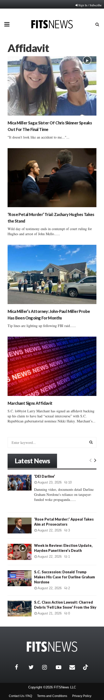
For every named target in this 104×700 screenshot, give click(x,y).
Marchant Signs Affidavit (30, 403)
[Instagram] (47, 667)
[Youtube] (61, 667)
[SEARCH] (91, 442)
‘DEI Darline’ (44, 476)
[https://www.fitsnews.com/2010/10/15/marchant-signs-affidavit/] (52, 366)
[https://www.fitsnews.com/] (52, 646)
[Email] (75, 667)
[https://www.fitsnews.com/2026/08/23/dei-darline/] (20, 483)
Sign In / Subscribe (90, 5)
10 (70, 482)
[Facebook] (20, 667)
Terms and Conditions (52, 696)
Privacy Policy (81, 696)
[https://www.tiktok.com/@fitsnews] (86, 667)
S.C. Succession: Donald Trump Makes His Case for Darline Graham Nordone (64, 577)
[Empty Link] (90, 460)
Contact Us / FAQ (20, 696)
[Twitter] (34, 667)
